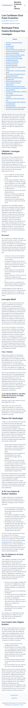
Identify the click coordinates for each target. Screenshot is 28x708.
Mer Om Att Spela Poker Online (13, 56)
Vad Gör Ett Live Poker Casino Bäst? (15, 109)
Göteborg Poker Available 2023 (14, 81)
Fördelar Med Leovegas (12, 60)
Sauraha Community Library (18, 5)
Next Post (14, 698)
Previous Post (14, 695)
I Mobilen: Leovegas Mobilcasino (14, 42)
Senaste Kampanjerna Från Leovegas (15, 86)
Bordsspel (8, 44)
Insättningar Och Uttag (11, 63)
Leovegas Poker (10, 79)
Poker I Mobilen (10, 48)
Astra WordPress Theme (17, 705)
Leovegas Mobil (10, 46)
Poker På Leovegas (11, 105)
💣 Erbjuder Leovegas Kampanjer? (14, 77)
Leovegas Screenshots (11, 65)
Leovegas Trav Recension (12, 62)
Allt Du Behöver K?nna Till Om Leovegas (16, 107)
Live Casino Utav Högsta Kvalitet (14, 58)
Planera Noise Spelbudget (12, 53)
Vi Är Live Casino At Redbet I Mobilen (15, 55)
